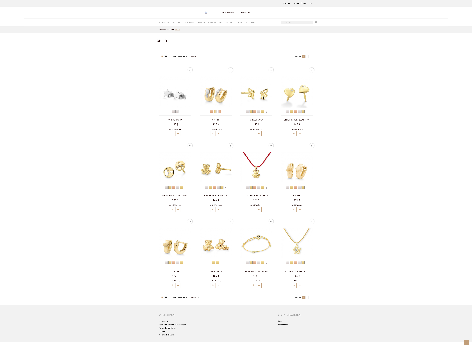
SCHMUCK (189, 22)
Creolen (215, 120)
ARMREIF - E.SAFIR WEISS (256, 271)
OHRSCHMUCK (175, 120)
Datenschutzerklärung (167, 328)
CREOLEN (201, 22)
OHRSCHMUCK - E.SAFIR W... (297, 120)
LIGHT (239, 22)
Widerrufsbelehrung (166, 335)
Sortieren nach (180, 56)
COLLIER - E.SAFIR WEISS (256, 195)
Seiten (298, 56)
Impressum (163, 321)
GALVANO (229, 22)
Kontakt (162, 331)
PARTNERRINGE (215, 22)
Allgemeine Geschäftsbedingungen (172, 325)
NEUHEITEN (164, 22)
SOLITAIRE (176, 22)
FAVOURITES (250, 22)
